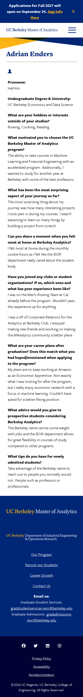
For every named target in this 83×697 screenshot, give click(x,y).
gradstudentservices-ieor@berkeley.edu (41, 608)
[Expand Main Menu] (72, 30)
